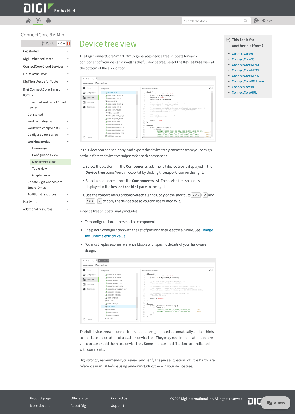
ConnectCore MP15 (245, 70)
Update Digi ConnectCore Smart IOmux (45, 185)
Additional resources (42, 194)
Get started (31, 51)
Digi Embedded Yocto (38, 58)
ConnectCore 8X (243, 87)
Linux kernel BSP (35, 74)
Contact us (119, 398)
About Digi (79, 405)
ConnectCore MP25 (245, 75)
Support (117, 405)
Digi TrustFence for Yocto (40, 81)
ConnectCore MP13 (245, 64)
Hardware (30, 201)
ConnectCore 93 (243, 59)
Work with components (44, 128)
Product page (40, 398)
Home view (39, 148)
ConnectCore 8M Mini (43, 34)
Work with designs (40, 121)
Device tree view (44, 162)
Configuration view (45, 155)
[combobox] (216, 21)
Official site (79, 398)
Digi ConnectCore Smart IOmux (41, 92)
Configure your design (43, 134)
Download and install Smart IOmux (47, 105)
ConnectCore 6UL (244, 92)
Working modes (39, 141)
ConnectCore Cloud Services (43, 66)
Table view (39, 168)
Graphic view (41, 175)
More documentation (46, 405)
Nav (269, 20)
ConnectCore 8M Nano (248, 81)
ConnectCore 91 (243, 53)
